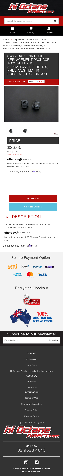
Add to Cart (34, 199)
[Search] (55, 21)
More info (26, 159)
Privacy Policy (32, 410)
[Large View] (11, 130)
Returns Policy (31, 416)
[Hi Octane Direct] (31, 8)
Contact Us (31, 387)
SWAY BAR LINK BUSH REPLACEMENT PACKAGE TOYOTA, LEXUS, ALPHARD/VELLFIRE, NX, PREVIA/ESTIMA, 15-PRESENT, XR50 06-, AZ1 (30, 45)
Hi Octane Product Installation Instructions (31, 371)
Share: (32, 82)
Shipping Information (31, 404)
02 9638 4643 (31, 450)
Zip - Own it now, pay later (31, 422)
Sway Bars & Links (36, 40)
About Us (31, 381)
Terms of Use (31, 398)
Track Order (31, 365)
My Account (31, 359)
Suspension (18, 40)
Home (6, 40)
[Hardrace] (56, 134)
